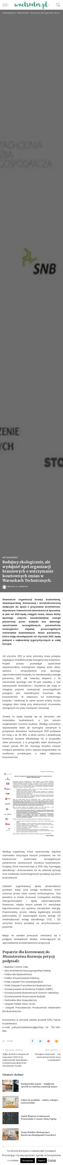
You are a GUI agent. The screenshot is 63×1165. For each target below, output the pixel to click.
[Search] (57, 5)
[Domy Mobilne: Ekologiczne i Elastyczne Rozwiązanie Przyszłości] (10, 1134)
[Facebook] (32, 1041)
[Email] (56, 1041)
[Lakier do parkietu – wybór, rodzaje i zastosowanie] (10, 1102)
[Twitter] (40, 1041)
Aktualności (10, 558)
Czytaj (51, 1160)
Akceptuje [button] (27, 1160)
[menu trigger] (6, 5)
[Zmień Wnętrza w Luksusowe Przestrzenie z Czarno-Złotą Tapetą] (10, 1118)
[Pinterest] (48, 1041)
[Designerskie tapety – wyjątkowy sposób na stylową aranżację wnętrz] (10, 1086)
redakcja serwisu (17, 586)
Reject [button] (41, 1160)
